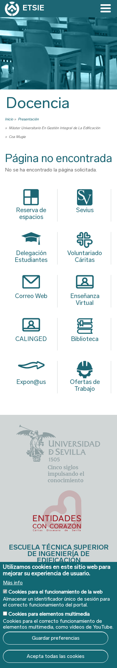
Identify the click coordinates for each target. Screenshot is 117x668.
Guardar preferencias (56, 638)
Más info (13, 583)
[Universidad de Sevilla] (58, 460)
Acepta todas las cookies (55, 656)
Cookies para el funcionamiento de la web (55, 592)
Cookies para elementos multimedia (49, 614)
